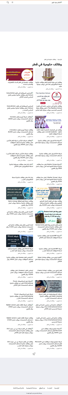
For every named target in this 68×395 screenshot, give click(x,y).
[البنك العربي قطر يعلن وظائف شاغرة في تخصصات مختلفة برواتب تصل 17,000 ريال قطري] (19, 222)
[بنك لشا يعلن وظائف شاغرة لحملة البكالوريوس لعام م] (19, 174)
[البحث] (7, 2)
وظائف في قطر (50, 89)
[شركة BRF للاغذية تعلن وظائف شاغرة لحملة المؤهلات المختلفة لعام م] (48, 244)
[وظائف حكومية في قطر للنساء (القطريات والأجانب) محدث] (19, 79)
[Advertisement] (34, 18)
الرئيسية (60, 59)
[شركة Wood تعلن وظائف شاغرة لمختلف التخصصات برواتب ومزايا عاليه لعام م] (19, 244)
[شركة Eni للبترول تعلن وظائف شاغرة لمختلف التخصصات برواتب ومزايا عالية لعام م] (48, 150)
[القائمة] (12, 2)
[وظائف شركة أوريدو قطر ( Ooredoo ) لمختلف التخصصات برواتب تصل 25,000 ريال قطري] (19, 127)
